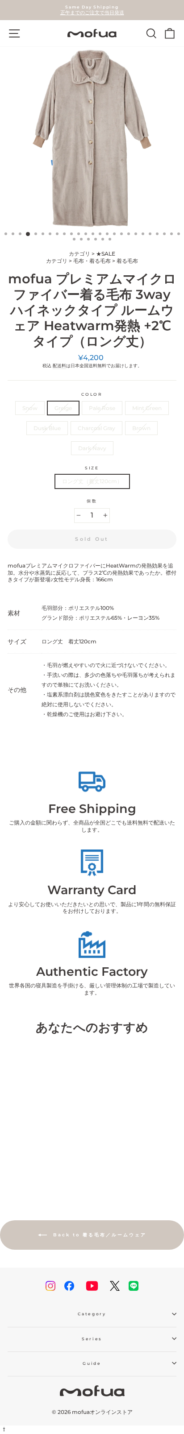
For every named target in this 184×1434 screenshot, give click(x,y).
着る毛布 (127, 260)
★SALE (105, 253)
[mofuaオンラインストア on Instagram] (50, 1286)
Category (92, 1313)
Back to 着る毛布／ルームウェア (98, 1235)
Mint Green (147, 408)
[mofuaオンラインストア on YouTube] (92, 1286)
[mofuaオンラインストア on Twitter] (115, 1286)
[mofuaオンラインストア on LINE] (133, 1286)
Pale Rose (102, 408)
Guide (92, 1363)
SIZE (92, 467)
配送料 (59, 366)
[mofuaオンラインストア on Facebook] (69, 1286)
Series (92, 1338)
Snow (30, 408)
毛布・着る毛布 (92, 260)
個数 (92, 500)
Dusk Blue (47, 428)
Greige (63, 408)
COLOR (91, 394)
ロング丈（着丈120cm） (92, 481)
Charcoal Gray (96, 428)
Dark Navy (92, 448)
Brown (141, 428)
